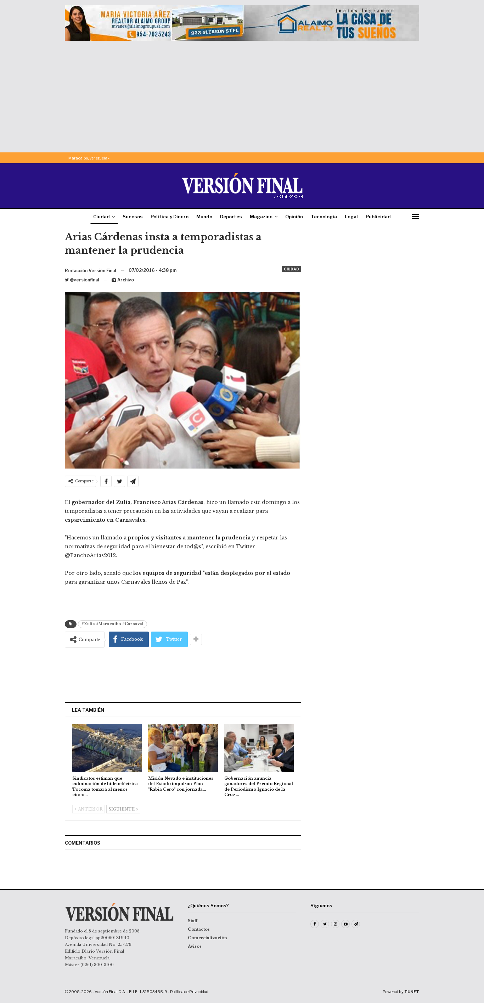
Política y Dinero (169, 216)
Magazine (261, 216)
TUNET (411, 991)
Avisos (195, 946)
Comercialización (207, 937)
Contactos (199, 929)
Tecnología (324, 216)
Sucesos (133, 216)
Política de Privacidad (189, 991)
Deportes (231, 216)
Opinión (294, 216)
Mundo (204, 216)
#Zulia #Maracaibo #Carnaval (112, 624)
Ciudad (101, 216)
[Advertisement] (242, 94)
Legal (351, 216)
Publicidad (378, 216)
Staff (192, 920)
